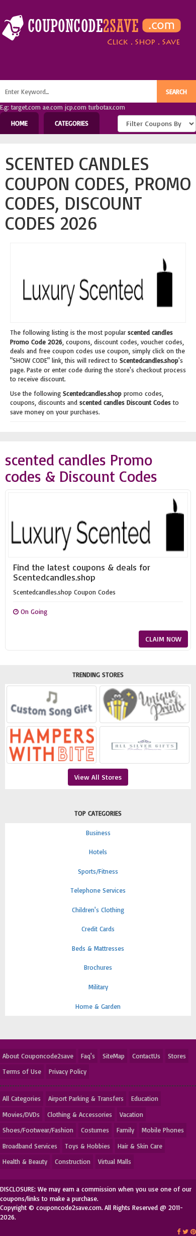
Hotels (98, 852)
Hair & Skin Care (140, 1146)
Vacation (131, 1114)
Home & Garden (98, 1006)
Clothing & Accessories (79, 1114)
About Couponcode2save (38, 1056)
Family (125, 1130)
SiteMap (114, 1056)
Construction (72, 1161)
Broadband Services (30, 1146)
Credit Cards (98, 929)
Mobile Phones (163, 1130)
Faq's (88, 1056)
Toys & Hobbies (87, 1146)
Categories (71, 123)
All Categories (22, 1098)
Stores (177, 1056)
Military (98, 987)
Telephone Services (98, 890)
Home (19, 123)
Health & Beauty (25, 1161)
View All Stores (98, 777)
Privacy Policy (67, 1071)
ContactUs (146, 1056)
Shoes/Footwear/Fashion (38, 1130)
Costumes (95, 1130)
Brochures (98, 967)
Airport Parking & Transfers (86, 1098)
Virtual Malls (114, 1161)
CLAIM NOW (163, 639)
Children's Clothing (98, 910)
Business (98, 833)
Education (144, 1098)
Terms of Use (22, 1071)
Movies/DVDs (21, 1114)
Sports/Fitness (98, 871)
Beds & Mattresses (98, 948)
